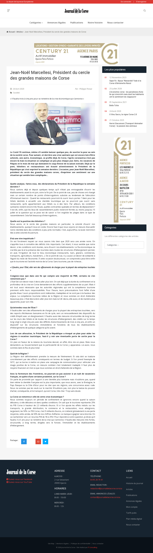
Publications (76, 22)
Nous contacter (115, 22)
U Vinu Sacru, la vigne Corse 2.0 (123, 114)
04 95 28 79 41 (96, 479)
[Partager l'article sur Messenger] (31, 439)
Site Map (51, 543)
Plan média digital (134, 519)
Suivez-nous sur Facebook (20, 479)
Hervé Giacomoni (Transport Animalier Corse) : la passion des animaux (126, 124)
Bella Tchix (114, 105)
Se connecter (126, 1)
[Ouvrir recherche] (9, 10)
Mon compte (131, 507)
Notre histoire (95, 22)
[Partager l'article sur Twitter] (45, 441)
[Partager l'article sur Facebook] (24, 441)
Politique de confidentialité (80, 543)
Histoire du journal (134, 483)
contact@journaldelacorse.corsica (105, 497)
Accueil (11, 31)
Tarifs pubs (131, 513)
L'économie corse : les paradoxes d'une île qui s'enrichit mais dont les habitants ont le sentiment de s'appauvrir (126, 94)
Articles (19, 31)
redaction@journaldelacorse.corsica (106, 488)
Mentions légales (62, 543)
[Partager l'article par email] (38, 441)
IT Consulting (92, 547)
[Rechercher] (144, 10)
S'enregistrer (141, 1)
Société (16, 92)
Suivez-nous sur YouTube (20, 482)
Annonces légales (56, 22)
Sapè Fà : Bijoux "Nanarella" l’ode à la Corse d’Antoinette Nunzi (125, 82)
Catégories (35, 22)
